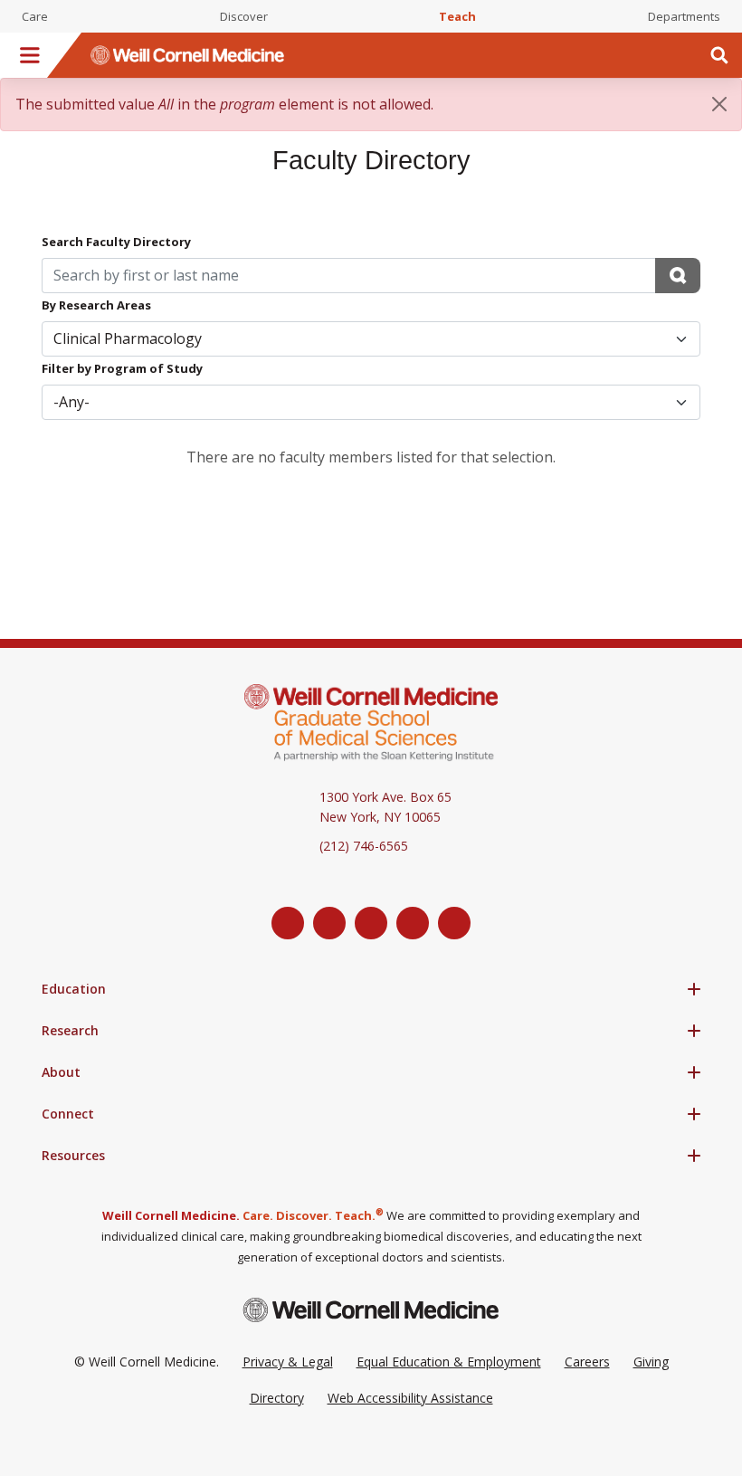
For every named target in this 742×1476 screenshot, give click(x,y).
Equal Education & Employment (449, 1361)
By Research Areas (96, 305)
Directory (277, 1397)
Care (35, 16)
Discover (244, 16)
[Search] (719, 55)
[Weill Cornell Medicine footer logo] (371, 1310)
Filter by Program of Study (122, 368)
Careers (587, 1361)
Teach (457, 16)
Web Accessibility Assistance (410, 1397)
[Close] (719, 104)
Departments (684, 16)
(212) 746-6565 (363, 845)
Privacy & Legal (288, 1361)
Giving (651, 1361)
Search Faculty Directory (116, 241)
